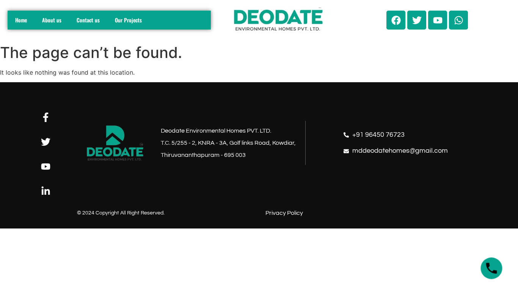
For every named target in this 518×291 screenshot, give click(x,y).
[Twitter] (45, 142)
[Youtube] (45, 166)
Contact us (88, 20)
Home (21, 20)
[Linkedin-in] (45, 191)
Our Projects (128, 20)
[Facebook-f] (45, 117)
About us (51, 20)
